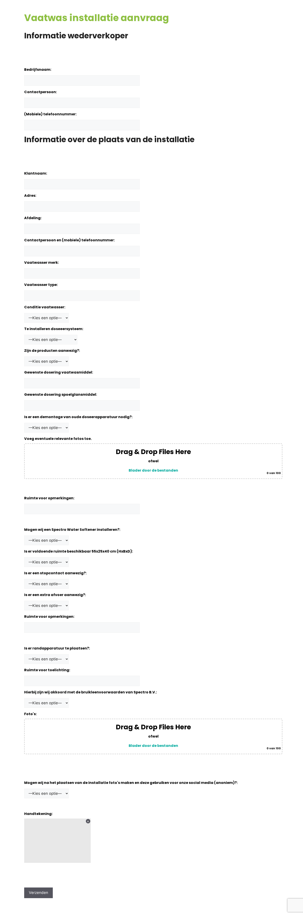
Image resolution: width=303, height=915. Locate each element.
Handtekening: (38, 813)
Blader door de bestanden (153, 470)
